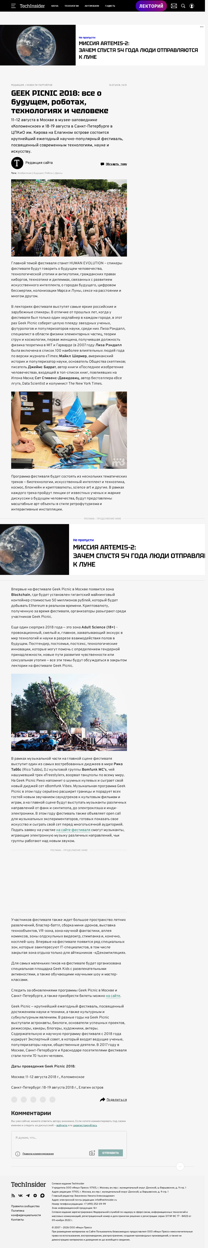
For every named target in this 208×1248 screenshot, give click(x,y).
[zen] (35, 1196)
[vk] (20, 1196)
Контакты (17, 1220)
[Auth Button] (192, 6)
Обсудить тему (116, 164)
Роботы (49, 173)
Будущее (38, 173)
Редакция (17, 85)
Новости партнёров (39, 85)
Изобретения (24, 173)
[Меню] (13, 6)
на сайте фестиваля (73, 830)
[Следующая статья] (102, 1166)
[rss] (13, 1196)
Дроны (59, 173)
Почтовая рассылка (174, 6)
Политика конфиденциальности (26, 1213)
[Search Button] (183, 6)
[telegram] (28, 1196)
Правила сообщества (25, 1206)
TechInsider (32, 6)
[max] (42, 1196)
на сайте (113, 996)
